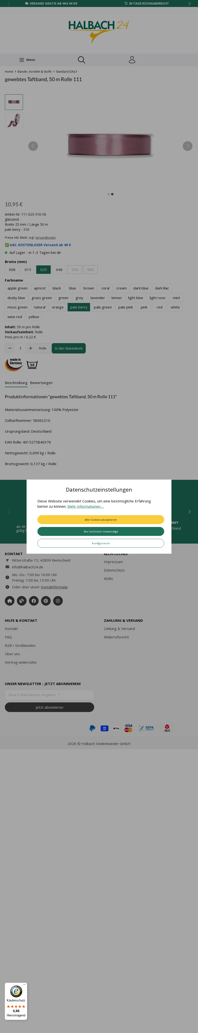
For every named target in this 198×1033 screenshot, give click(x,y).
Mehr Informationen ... (85, 506)
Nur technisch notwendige (101, 531)
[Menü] (24, 985)
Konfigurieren (101, 543)
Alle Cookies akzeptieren (101, 519)
